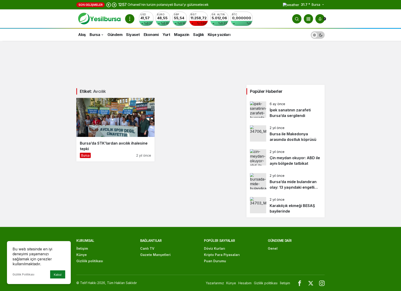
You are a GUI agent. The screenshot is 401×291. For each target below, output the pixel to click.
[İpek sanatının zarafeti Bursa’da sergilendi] (285, 110)
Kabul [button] (57, 274)
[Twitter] (311, 283)
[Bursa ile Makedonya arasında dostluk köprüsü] (285, 134)
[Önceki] (108, 4)
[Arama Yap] (296, 18)
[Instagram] (322, 283)
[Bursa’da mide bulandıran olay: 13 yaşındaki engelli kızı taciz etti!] (285, 182)
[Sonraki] (114, 4)
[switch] (318, 34)
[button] (308, 18)
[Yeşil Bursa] (98, 18)
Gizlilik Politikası (23, 274)
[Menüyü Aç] (129, 18)
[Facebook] (299, 283)
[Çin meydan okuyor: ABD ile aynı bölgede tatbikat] (285, 158)
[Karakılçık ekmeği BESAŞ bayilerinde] (285, 205)
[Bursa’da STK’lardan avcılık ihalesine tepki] (115, 130)
